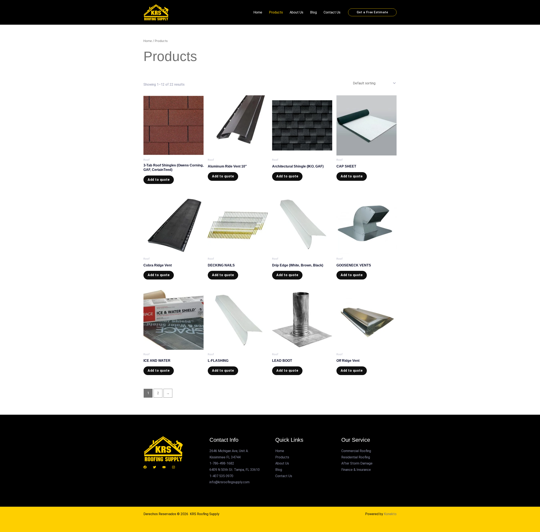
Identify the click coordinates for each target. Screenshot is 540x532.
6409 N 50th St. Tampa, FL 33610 (234, 470)
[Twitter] (154, 467)
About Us (296, 12)
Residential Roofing (355, 457)
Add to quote (159, 180)
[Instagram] (173, 467)
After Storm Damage (357, 463)
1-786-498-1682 (221, 463)
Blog (313, 12)
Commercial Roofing (356, 451)
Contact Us (332, 12)
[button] (372, 12)
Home (257, 12)
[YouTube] (164, 467)
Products (276, 12)
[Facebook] (145, 467)
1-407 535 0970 (221, 476)
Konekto (390, 514)
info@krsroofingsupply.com (229, 482)
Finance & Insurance (356, 470)
